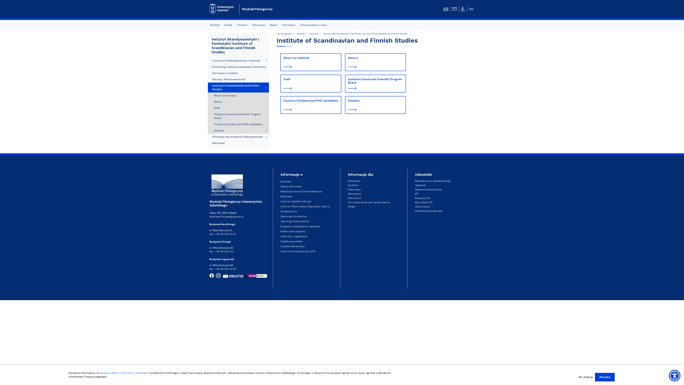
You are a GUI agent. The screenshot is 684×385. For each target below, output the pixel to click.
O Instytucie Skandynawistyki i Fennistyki (236, 60)
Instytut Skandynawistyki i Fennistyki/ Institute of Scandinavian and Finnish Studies (365, 33)
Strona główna (284, 33)
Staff (286, 79)
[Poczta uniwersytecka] (454, 8)
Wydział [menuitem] (214, 25)
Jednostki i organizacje (294, 236)
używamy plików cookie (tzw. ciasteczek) (124, 372)
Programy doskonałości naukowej (300, 226)
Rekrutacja (218, 143)
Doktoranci (354, 189)
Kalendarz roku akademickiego (433, 181)
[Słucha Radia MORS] (446, 8)
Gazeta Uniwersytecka (428, 189)
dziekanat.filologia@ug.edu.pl (226, 216)
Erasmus (353, 100)
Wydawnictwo (289, 211)
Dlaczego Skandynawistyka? (229, 79)
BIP (416, 193)
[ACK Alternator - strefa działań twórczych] (257, 276)
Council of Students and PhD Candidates (310, 100)
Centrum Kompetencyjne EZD (298, 251)
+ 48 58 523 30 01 (225, 234)
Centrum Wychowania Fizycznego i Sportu (305, 206)
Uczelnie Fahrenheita (293, 246)
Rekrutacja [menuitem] (259, 25)
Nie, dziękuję (586, 377)
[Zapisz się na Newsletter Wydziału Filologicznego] (233, 276)
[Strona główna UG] (221, 6)
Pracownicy (354, 198)
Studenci (353, 185)
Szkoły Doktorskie (291, 186)
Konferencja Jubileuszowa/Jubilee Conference (239, 66)
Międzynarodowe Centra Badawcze (301, 191)
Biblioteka (286, 196)
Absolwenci (354, 193)
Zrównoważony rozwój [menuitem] (313, 25)
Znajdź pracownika (291, 241)
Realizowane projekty (293, 231)
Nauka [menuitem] (273, 25)
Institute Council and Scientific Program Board (375, 81)
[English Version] (471, 9)
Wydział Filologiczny (257, 9)
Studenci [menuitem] (242, 25)
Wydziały (286, 181)
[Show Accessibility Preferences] (674, 375)
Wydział (301, 33)
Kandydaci (354, 181)
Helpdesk (420, 185)
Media (351, 206)
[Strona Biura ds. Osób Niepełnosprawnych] (463, 9)
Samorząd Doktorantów (295, 221)
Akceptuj (604, 377)
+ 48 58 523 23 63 (225, 269)
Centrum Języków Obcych (296, 201)
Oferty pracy (422, 206)
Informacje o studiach (225, 73)
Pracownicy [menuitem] (289, 25)
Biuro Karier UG (423, 202)
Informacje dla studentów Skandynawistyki (237, 136)
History (353, 58)
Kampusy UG (422, 198)
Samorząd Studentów (294, 216)
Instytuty (314, 33)
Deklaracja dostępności (429, 210)
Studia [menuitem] (228, 25)
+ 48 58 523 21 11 (224, 251)
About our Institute (296, 58)
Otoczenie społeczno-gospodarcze (369, 202)
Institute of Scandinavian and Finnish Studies (235, 87)
